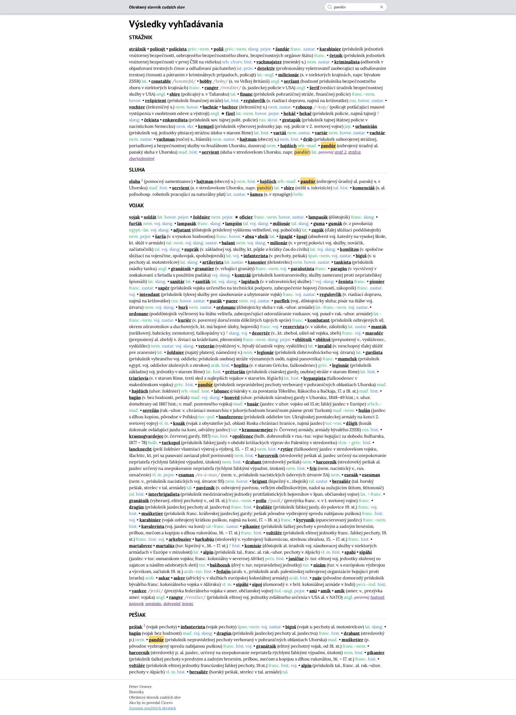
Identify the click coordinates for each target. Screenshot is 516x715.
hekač (305, 113)
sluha (134, 181)
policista (178, 49)
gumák (335, 223)
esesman (371, 474)
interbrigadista (164, 494)
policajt (157, 49)
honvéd (232, 397)
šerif (314, 87)
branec (188, 603)
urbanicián (366, 126)
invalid (325, 346)
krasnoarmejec (257, 429)
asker (179, 577)
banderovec (231, 416)
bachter (230, 107)
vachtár (377, 132)
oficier (246, 217)
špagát (286, 236)
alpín (208, 552)
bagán (135, 397)
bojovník (136, 603)
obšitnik (303, 339)
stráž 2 (340, 152)
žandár (282, 49)
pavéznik (205, 487)
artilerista (212, 262)
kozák (179, 423)
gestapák (291, 119)
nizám (319, 565)
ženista (345, 281)
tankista (342, 262)
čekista (151, 119)
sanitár (177, 281)
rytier (287, 449)
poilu (261, 500)
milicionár (288, 74)
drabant (253, 461)
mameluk (347, 358)
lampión (233, 223)
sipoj (257, 584)
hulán (364, 410)
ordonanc (226, 307)
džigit (352, 423)
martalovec (140, 545)
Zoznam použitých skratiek (152, 708)
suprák (191, 249)
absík (263, 236)
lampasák (318, 217)
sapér (164, 288)
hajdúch (288, 145)
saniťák (202, 281)
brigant (259, 481)
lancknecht (140, 449)
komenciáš (364, 187)
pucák (216, 300)
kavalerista (152, 526)
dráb (308, 139)
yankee (139, 590)
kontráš (243, 275)
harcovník (268, 455)
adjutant (182, 230)
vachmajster (269, 61)
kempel (206, 126)
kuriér (184, 320)
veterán (206, 346)
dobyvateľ (171, 603)
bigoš (361, 255)
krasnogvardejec (146, 436)
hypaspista (314, 378)
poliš (219, 49)
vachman (165, 139)
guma (319, 223)
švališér (264, 507)
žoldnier (201, 217)
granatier (204, 268)
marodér (374, 333)
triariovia (138, 378)
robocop (304, 107)
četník (336, 55)
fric (313, 468)
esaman (186, 474)
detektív (266, 68)
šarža (160, 236)
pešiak (135, 626)
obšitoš (323, 339)
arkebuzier (180, 539)
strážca (354, 152)
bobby (206, 81)
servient (210, 152)
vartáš (279, 132)
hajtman (248, 139)
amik (326, 590)
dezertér (261, 333)
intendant (149, 294)
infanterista (255, 255)
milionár (281, 223)
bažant (228, 242)
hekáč (290, 113)
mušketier (152, 513)
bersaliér (341, 481)
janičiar (296, 558)
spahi (350, 552)
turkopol (171, 442)
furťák (135, 223)
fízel (230, 113)
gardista (374, 352)
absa (249, 236)
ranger (211, 87)
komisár (253, 545)
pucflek (282, 300)
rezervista (293, 326)
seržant (291, 81)
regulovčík (254, 100)
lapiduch (250, 281)
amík (340, 590)
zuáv (317, 577)
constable (161, 81)
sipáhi (365, 552)
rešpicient (155, 100)
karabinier (330, 49)
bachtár (210, 107)
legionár (265, 352)
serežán (151, 410)
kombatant (318, 320)
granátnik (181, 268)
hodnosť (377, 597)
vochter (137, 107)
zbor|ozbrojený (141, 158)
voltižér (274, 532)
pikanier (251, 526)
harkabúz (204, 539)
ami (313, 590)
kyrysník (305, 519)
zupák (317, 230)
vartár (321, 132)
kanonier (257, 262)
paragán (339, 268)
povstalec (153, 603)
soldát (150, 217)
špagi (301, 236)
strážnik (137, 49)
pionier (377, 281)
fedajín (223, 571)
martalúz (165, 545)
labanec (221, 391)
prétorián (235, 371)
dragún (136, 507)
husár (253, 404)
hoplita (241, 365)
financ (246, 94)
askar (164, 577)
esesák (351, 474)
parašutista (302, 268)
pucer (232, 300)
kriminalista (347, 61)
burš (183, 307)
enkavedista (175, 119)
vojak (134, 217)
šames (256, 194)
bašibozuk (220, 565)
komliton (349, 249)
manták (379, 326)
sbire (175, 94)
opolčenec (242, 436)
